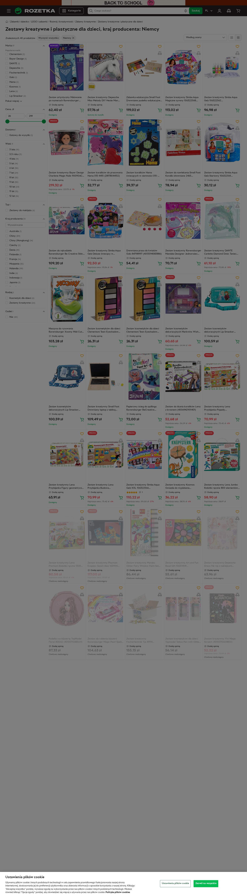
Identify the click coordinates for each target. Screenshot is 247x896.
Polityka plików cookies (118, 892)
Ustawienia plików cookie (175, 884)
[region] (123, 884)
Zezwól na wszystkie (205, 884)
